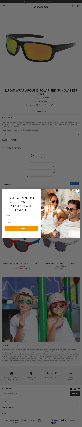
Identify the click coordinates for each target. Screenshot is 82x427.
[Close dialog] (77, 191)
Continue (21, 228)
